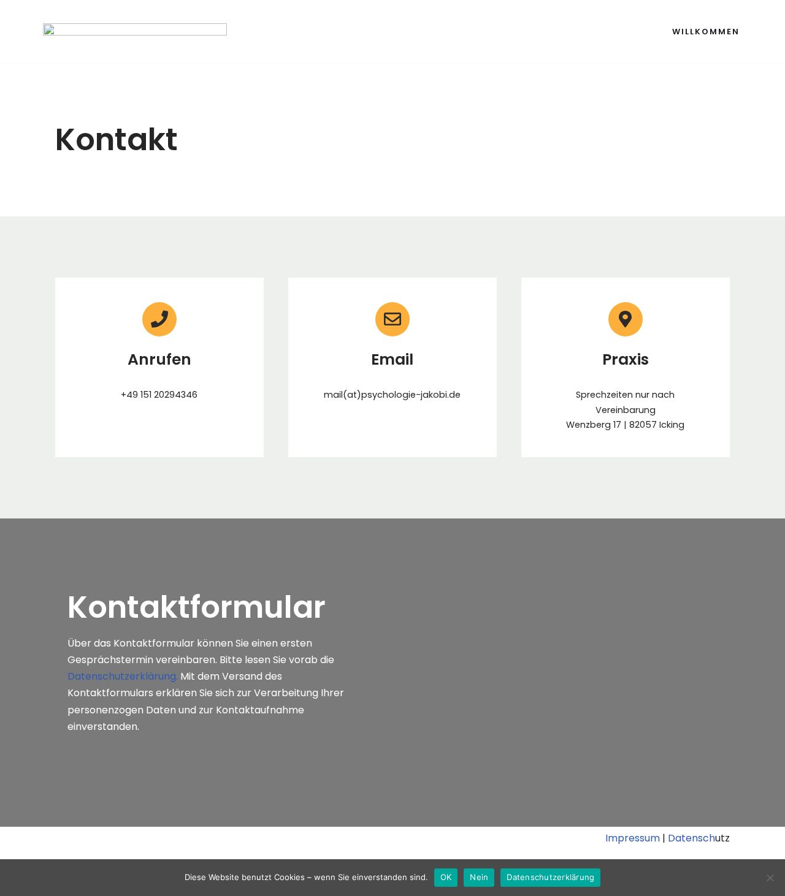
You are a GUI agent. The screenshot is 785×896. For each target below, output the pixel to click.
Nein (479, 877)
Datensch (691, 838)
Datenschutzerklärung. (123, 676)
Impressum (632, 838)
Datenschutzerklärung (550, 877)
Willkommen (706, 31)
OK (446, 877)
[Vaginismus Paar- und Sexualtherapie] (135, 37)
